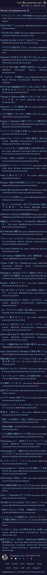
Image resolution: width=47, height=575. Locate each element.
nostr (34, 234)
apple (5, 80)
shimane (32, 446)
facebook (31, 18)
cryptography (41, 141)
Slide (22, 568)
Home (9, 568)
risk (32, 35)
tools (45, 80)
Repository (31, 564)
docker (44, 471)
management (42, 18)
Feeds (7, 564)
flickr (44, 168)
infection (24, 422)
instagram (37, 488)
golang (29, 278)
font (17, 251)
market (36, 50)
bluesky (6, 63)
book (11, 18)
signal (28, 144)
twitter (27, 117)
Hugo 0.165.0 (16, 572)
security (24, 134)
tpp (12, 550)
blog (11, 168)
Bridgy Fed (37, 568)
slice (38, 446)
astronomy (37, 542)
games (16, 295)
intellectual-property (20, 548)
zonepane (6, 82)
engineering (21, 154)
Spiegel (22, 556)
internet (6, 28)
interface (13, 446)
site (24, 400)
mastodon (27, 63)
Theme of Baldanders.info (34, 572)
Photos (16, 568)
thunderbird (33, 193)
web (26, 171)
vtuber (36, 161)
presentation (22, 446)
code (45, 361)
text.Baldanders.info (29, 2)
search (20, 171)
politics (44, 50)
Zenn (29, 568)
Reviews (15, 564)
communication (20, 18)
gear (33, 354)
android (43, 77)
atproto (44, 60)
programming (28, 386)
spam (5, 525)
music (38, 354)
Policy (22, 564)
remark (39, 16)
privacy (16, 330)
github (5, 171)
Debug (39, 564)
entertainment (21, 161)
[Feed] (45, 2)
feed (38, 168)
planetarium (35, 548)
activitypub (16, 60)
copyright (21, 545)
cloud (28, 266)
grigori (38, 522)
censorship (7, 522)
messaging (7, 330)
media (5, 21)
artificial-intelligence (11, 50)
